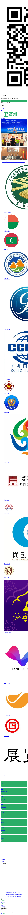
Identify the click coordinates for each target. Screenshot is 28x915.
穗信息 (2, 861)
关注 (2, 101)
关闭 (2, 110)
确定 (4, 913)
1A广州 (2, 108)
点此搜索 (3, 118)
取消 (2, 913)
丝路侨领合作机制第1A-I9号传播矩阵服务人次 (13, 162)
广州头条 (3, 859)
